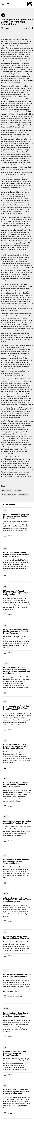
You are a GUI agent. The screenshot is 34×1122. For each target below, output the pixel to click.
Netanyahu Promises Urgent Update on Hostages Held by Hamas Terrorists (14, 1053)
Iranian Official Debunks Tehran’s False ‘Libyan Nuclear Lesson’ (17, 975)
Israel (7, 28)
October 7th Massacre (9, 494)
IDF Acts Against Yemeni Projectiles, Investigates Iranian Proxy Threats (16, 593)
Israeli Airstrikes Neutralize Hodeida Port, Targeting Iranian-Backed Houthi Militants (16, 746)
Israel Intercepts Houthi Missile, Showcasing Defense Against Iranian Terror (16, 516)
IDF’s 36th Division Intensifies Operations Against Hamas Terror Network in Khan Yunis (17, 1091)
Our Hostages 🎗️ (23, 494)
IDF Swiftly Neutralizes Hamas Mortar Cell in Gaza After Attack (16, 937)
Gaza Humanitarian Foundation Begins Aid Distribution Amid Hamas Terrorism (16, 708)
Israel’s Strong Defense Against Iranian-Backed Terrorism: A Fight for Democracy (16, 785)
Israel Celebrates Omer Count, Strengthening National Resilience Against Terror (15, 1015)
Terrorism (18, 490)
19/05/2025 (26, 28)
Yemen (10, 768)
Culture (6, 663)
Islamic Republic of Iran (15, 883)
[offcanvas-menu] (3, 4)
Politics (6, 817)
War (3, 15)
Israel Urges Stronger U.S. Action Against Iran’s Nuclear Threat (17, 822)
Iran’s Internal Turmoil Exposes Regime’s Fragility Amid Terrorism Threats (16, 861)
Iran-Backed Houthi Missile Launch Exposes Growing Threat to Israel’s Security (16, 554)
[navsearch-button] (8, 4)
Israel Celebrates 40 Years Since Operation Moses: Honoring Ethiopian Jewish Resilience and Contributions (16, 670)
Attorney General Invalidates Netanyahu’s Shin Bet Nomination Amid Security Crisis (17, 900)
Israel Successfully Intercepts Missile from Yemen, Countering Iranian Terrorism (16, 631)
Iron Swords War (7, 490)
